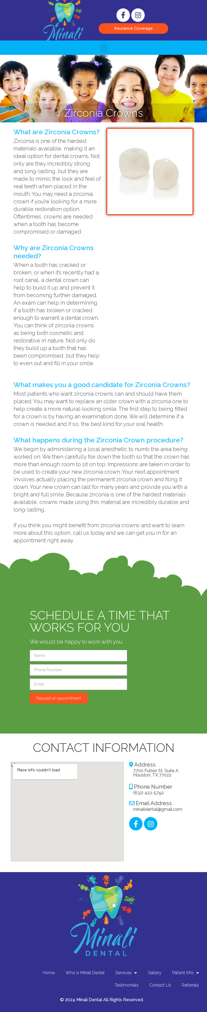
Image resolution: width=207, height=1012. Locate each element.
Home (49, 972)
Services (123, 972)
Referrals (190, 985)
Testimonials (127, 985)
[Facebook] (123, 15)
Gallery (154, 972)
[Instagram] (138, 15)
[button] (133, 28)
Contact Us (160, 985)
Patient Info (183, 972)
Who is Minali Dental (85, 972)
